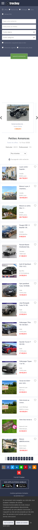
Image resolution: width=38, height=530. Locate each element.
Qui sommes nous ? (19, 496)
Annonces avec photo (25, 48)
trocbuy (22, 477)
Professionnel (23, 147)
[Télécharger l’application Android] (8, 485)
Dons (32, 10)
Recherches (14, 10)
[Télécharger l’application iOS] (22, 485)
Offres (6, 10)
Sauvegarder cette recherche (19, 159)
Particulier (9, 147)
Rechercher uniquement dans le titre (15, 43)
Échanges (24, 10)
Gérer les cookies (22, 523)
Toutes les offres (12, 143)
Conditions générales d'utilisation (19, 493)
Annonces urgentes (10, 48)
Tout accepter (8, 523)
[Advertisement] (19, 80)
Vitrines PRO (8, 14)
